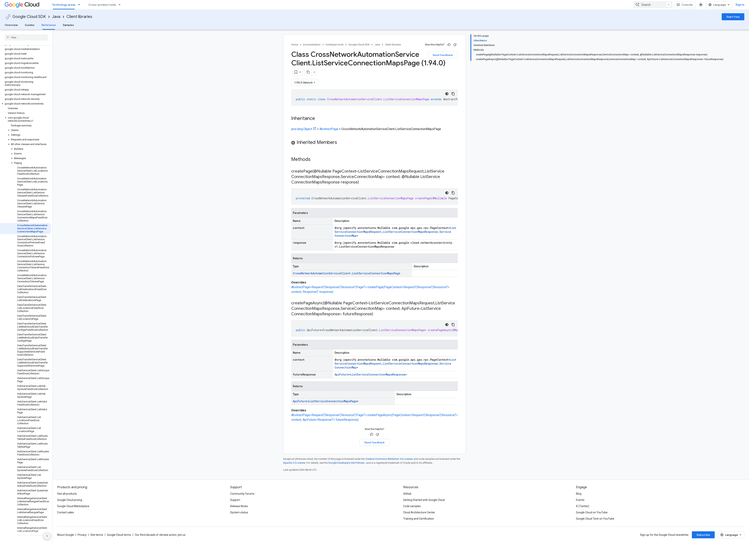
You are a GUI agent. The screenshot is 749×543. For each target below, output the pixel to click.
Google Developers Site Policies (346, 462)
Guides (30, 25)
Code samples (412, 506)
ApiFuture (342, 374)
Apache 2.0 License (294, 462)
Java (56, 16)
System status (239, 512)
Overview (11, 25)
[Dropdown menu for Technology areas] (80, 4)
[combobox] (653, 4)
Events (580, 499)
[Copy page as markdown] (308, 72)
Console (687, 4)
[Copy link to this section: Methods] (315, 159)
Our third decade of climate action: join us (160, 534)
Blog (578, 493)
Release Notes (239, 506)
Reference (49, 25)
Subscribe (703, 535)
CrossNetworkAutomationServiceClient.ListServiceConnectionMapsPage (346, 273)
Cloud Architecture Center (419, 512)
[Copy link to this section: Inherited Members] (341, 142)
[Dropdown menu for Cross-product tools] (120, 4)
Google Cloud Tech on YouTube (595, 518)
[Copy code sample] (453, 94)
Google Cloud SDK (29, 16)
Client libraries (79, 16)
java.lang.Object (301, 129)
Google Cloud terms (119, 534)
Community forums (242, 493)
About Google (65, 534)
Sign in (740, 4)
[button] (25, 103)
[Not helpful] (455, 45)
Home (294, 44)
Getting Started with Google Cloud (424, 499)
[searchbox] (26, 37)
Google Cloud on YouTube (592, 512)
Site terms (96, 534)
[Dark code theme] (447, 94)
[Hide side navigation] (47, 536)
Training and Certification (418, 518)
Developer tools (334, 44)
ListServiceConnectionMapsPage (333, 401)
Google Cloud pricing (69, 499)
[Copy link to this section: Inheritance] (319, 118)
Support (235, 499)
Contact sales (65, 512)
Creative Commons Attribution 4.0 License (389, 458)
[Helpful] (449, 45)
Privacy (82, 534)
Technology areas (63, 4)
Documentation (311, 44)
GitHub (407, 493)
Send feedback (443, 55)
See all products (67, 493)
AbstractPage (328, 129)
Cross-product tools (102, 4)
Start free (733, 17)
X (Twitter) (582, 506)
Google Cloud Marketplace (73, 506)
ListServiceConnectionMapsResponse (410, 232)
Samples (68, 25)
